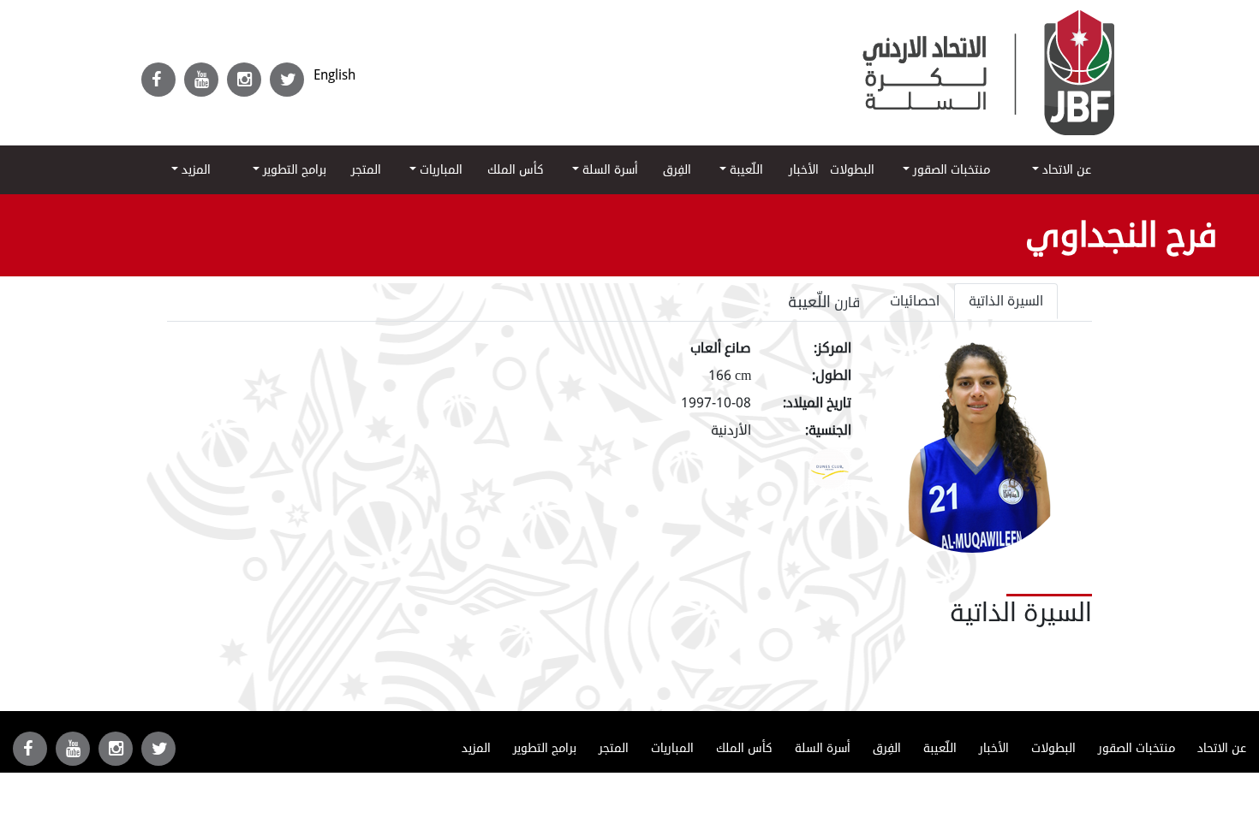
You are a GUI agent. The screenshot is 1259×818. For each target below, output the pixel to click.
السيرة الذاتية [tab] (1006, 301)
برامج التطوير (293, 170)
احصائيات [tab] (915, 301)
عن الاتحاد (1065, 170)
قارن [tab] (824, 302)
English (334, 75)
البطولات (852, 170)
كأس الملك (515, 170)
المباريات (439, 170)
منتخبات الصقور (950, 170)
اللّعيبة (744, 170)
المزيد (194, 170)
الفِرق (677, 170)
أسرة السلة (608, 170)
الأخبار (804, 170)
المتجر (366, 170)
